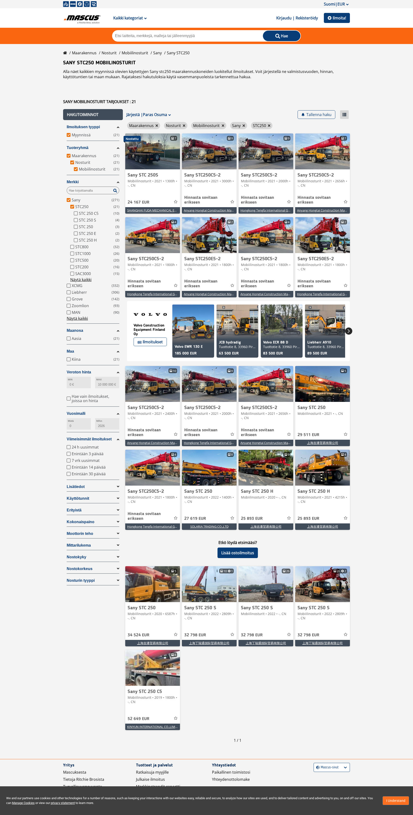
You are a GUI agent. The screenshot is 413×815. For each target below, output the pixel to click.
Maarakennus (84, 52)
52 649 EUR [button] (138, 719)
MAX (99, 379)
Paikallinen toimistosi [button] (231, 772)
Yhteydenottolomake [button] (231, 779)
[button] (93, 114)
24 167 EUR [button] (138, 202)
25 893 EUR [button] (252, 518)
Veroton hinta (79, 372)
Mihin (99, 421)
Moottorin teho (80, 534)
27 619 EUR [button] (195, 518)
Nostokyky (76, 557)
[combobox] (316, 767)
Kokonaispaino (80, 522)
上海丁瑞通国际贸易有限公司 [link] (209, 643)
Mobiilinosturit (135, 52)
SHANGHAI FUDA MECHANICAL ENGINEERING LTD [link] (163, 210)
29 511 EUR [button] (308, 435)
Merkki (73, 182)
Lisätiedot (76, 487)
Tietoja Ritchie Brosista (83, 779)
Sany (157, 52)
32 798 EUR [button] (195, 635)
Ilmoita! (339, 18)
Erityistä (74, 510)
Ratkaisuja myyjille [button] (152, 772)
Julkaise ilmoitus (150, 779)
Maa (70, 351)
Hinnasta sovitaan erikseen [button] (200, 200)
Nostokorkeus (79, 569)
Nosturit (109, 52)
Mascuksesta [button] (74, 772)
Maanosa (75, 330)
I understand (395, 801)
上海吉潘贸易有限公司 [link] (322, 443)
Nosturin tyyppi (81, 580)
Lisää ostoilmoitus (237, 552)
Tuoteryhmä (77, 148)
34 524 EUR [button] (138, 635)
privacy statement (63, 803)
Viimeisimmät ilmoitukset (89, 439)
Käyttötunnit (78, 498)
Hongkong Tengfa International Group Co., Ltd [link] (273, 210)
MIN (70, 379)
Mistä (71, 421)
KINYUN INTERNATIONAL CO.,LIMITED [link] (154, 727)
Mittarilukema (79, 545)
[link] (152, 151)
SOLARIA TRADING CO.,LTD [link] (209, 526)
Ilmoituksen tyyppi (83, 127)
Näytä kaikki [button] (81, 279)
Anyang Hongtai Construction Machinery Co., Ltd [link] (218, 210)
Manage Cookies (23, 803)
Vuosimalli (76, 413)
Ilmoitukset (153, 341)
